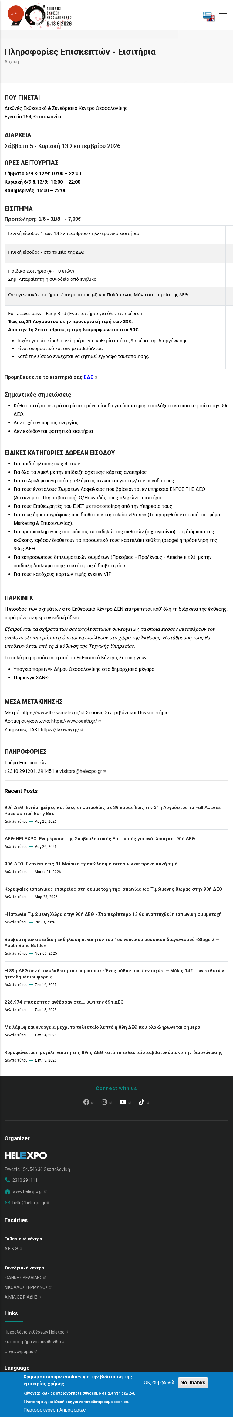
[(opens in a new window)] (88, 1102)
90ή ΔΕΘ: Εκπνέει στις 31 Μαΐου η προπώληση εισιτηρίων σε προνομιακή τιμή (91, 864)
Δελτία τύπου (16, 821)
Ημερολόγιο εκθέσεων (35, 1332)
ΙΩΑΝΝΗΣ (23, 1277)
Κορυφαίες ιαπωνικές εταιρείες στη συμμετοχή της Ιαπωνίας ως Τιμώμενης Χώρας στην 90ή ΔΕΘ (113, 889)
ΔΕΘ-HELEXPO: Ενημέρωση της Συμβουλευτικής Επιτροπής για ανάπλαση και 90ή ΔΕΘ (100, 838)
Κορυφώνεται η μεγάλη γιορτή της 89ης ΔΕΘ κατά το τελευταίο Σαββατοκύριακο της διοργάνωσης (114, 1052)
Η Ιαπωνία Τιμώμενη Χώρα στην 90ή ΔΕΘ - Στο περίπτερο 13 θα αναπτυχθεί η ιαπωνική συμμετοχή (113, 914)
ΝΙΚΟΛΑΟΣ (26, 1287)
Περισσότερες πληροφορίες (54, 1410)
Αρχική (12, 61)
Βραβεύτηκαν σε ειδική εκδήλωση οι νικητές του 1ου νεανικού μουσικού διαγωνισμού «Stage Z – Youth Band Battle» (112, 942)
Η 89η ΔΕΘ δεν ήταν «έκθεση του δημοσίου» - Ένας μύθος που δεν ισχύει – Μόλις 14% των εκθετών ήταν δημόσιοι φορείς (114, 974)
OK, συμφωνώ (159, 1382)
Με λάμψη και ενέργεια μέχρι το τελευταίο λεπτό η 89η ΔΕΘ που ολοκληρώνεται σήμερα (102, 1027)
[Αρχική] (40, 15)
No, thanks (193, 1382)
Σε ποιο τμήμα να (33, 1341)
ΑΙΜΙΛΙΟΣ (21, 1297)
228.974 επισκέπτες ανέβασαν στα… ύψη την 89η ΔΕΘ (64, 1002)
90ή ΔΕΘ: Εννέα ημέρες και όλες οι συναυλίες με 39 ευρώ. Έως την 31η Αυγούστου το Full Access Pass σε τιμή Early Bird (113, 810)
